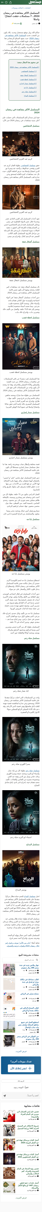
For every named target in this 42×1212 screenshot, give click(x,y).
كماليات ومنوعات (17, 8)
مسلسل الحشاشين (27, 71)
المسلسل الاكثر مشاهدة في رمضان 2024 (24, 67)
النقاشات (27, 8)
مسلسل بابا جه (29, 87)
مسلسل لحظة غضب (27, 79)
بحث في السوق (29, 960)
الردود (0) (21, 1081)
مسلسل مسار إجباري (26, 83)
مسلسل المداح (29, 96)
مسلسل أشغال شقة (27, 75)
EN (2, 2)
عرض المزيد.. (21, 1051)
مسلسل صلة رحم (27, 92)
